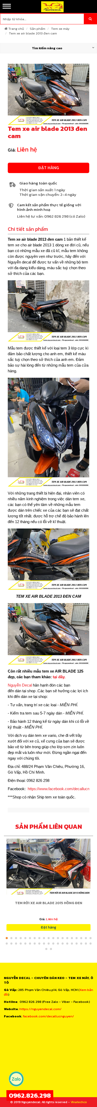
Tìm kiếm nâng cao (47, 48)
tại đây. (58, 677)
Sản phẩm (37, 28)
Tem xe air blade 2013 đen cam (33, 33)
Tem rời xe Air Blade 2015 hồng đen (48, 903)
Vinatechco (79, 1102)
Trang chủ (16, 28)
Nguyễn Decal (20, 685)
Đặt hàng (48, 168)
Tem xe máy (60, 28)
